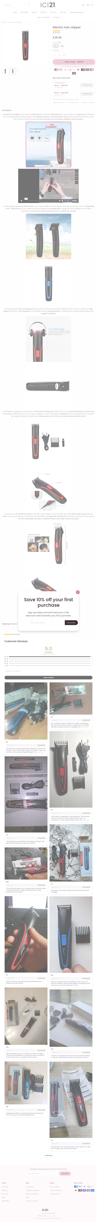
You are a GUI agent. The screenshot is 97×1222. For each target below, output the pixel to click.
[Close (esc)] (78, 592)
